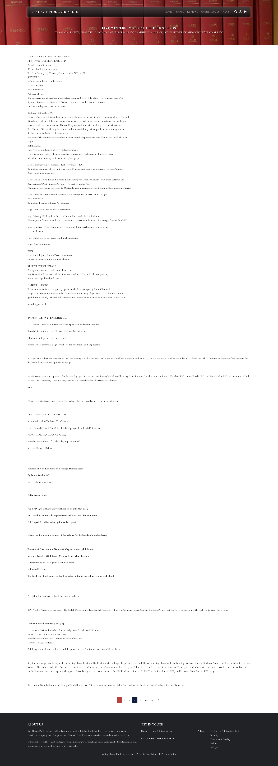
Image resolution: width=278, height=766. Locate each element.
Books (180, 11)
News (226, 11)
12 (146, 700)
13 (152, 700)
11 (140, 700)
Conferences (210, 11)
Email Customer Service (157, 738)
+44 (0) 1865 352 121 (162, 731)
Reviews (192, 11)
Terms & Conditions (146, 754)
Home (168, 11)
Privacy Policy (168, 754)
